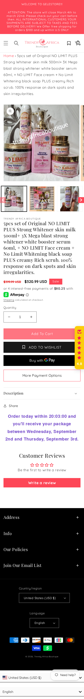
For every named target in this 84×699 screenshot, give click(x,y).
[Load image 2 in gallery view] (42, 199)
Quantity (10, 307)
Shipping (9, 299)
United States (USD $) (40, 598)
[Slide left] (3, 200)
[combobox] (42, 677)
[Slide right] (81, 200)
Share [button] (13, 406)
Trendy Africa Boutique (46, 656)
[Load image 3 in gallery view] (70, 199)
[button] (6, 43)
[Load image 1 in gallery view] (14, 199)
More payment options (42, 375)
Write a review (42, 482)
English (40, 623)
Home (9, 55)
